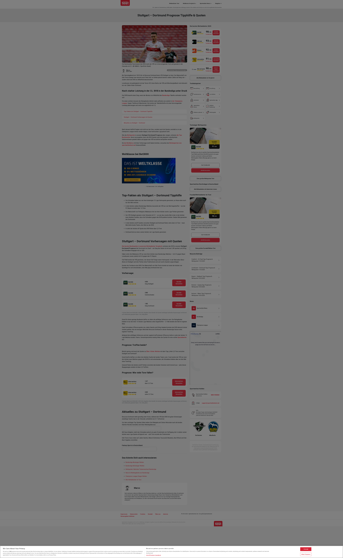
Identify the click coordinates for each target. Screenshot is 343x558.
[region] (171, 552)
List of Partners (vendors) (153, 555)
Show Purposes (305, 554)
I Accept (305, 549)
